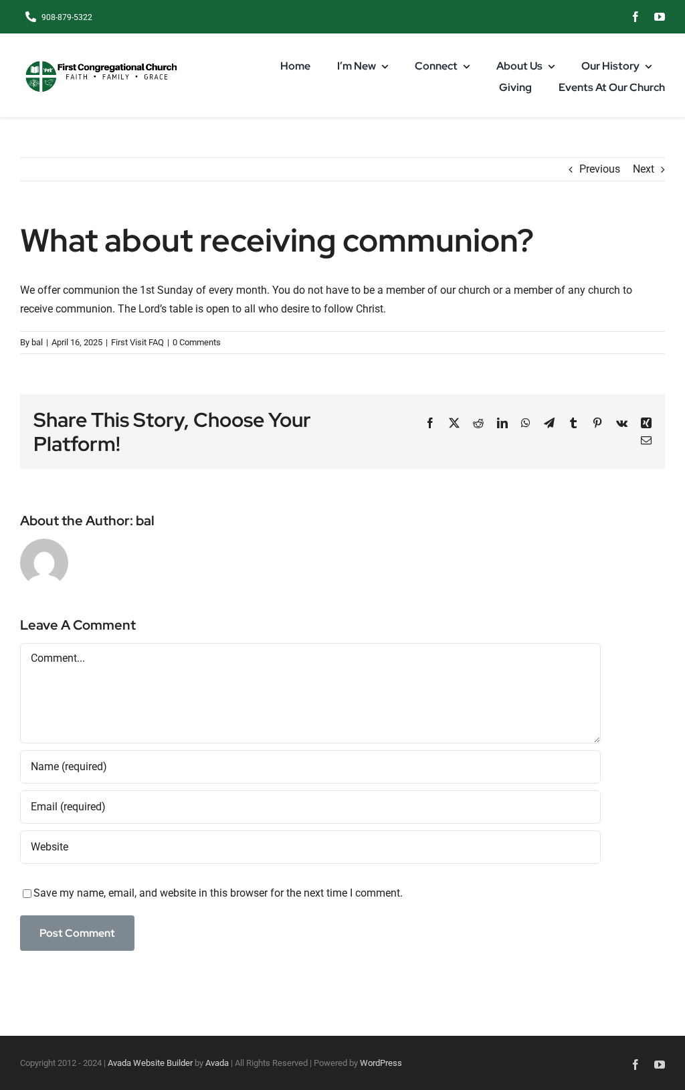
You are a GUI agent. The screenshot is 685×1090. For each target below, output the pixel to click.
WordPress (381, 1063)
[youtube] (659, 16)
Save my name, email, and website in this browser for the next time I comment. (218, 893)
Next (643, 169)
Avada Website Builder (150, 1063)
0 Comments (197, 342)
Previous (599, 169)
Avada (217, 1063)
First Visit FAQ (137, 342)
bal (37, 342)
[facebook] (635, 16)
